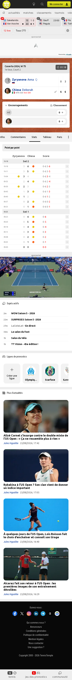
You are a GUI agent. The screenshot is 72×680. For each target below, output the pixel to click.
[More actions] (68, 137)
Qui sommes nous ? (36, 622)
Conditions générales (36, 631)
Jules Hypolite (11, 443)
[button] (42, 4)
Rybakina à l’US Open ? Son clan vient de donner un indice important (36, 486)
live (7, 30)
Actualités (14, 12)
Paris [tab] (59, 137)
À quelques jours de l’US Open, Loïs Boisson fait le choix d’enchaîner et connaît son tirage (35, 535)
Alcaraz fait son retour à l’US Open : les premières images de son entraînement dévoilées (30, 586)
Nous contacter (36, 643)
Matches (28, 12)
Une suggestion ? (36, 647)
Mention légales (36, 639)
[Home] (4, 12)
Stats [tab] (34, 137)
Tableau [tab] (47, 137)
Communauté (59, 676)
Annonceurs (36, 627)
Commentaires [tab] (18, 137)
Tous (21, 30)
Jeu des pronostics (36, 676)
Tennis (12, 676)
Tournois (59, 12)
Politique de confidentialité (36, 635)
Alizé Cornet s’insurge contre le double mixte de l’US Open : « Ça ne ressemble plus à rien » (36, 437)
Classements (44, 12)
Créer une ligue (12, 377)
